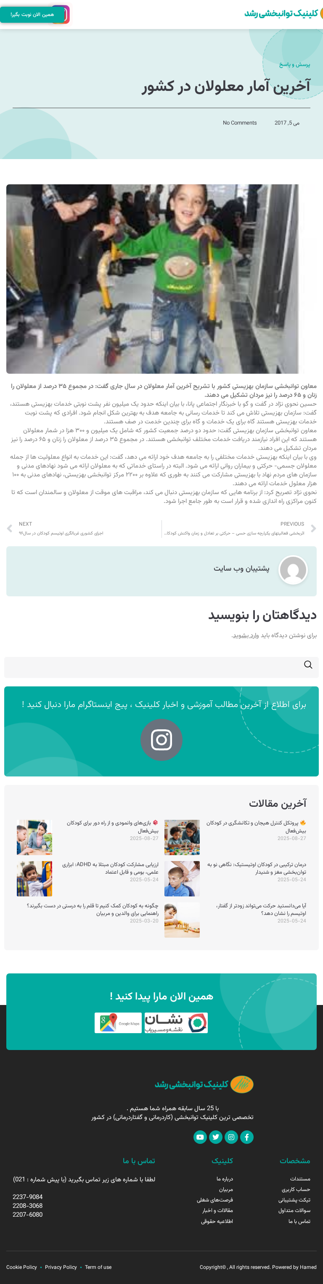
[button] (78, 15)
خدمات (63, 404)
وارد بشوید (246, 636)
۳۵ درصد (54, 386)
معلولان (154, 386)
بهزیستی (41, 404)
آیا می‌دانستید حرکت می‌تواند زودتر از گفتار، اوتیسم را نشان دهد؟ (261, 910)
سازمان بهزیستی (281, 413)
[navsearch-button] (308, 667)
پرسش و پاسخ (294, 65)
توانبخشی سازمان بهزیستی (265, 386)
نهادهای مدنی (38, 466)
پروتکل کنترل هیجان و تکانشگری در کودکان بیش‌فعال (256, 827)
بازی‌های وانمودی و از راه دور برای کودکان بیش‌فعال (113, 827)
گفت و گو (255, 404)
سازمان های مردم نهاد (289, 475)
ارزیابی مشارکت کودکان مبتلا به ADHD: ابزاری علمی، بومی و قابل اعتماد (110, 869)
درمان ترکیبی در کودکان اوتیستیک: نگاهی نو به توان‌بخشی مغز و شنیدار (256, 869)
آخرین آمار (178, 386)
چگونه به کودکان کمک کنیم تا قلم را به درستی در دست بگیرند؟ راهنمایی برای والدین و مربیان (93, 910)
